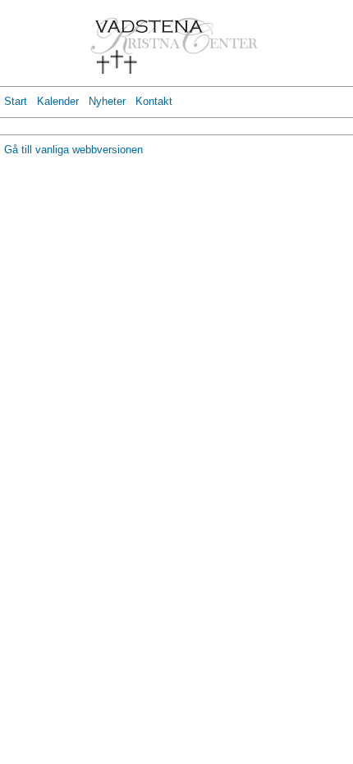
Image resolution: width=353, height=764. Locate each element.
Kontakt (153, 101)
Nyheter (107, 101)
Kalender (58, 101)
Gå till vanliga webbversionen (73, 149)
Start (15, 101)
